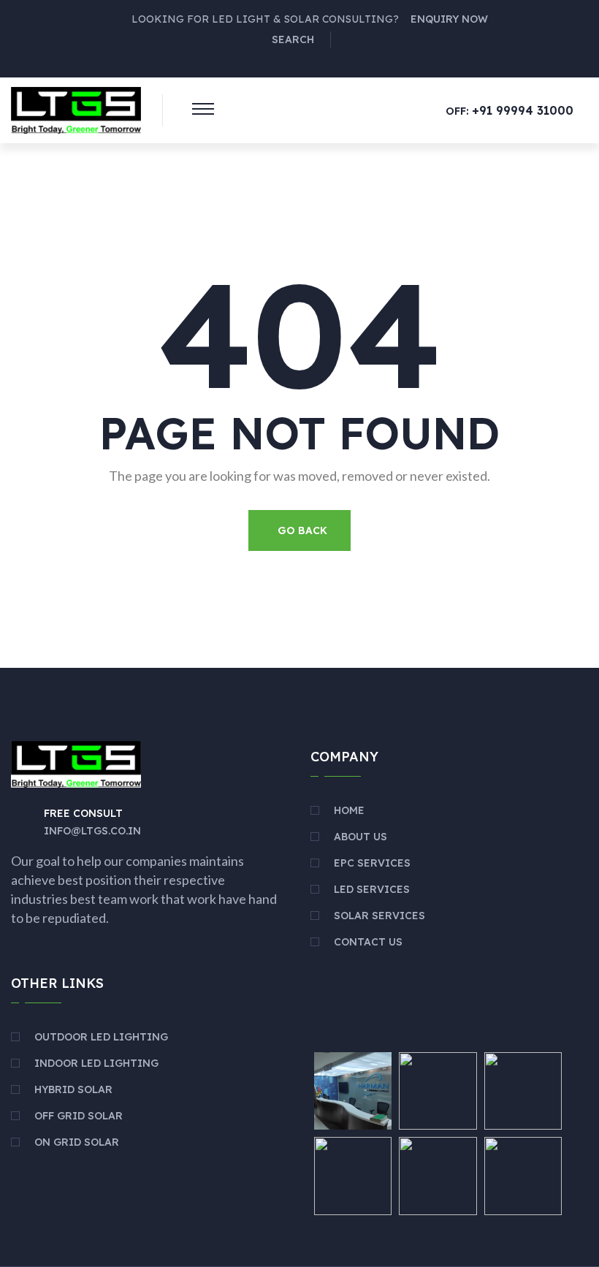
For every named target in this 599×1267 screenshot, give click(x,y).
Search (293, 39)
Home (349, 810)
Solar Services (379, 915)
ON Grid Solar (76, 1142)
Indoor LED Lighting (96, 1063)
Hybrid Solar (73, 1089)
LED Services (372, 889)
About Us (360, 836)
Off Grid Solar (78, 1115)
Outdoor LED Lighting (101, 1036)
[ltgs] (76, 109)
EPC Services (372, 863)
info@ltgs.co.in (92, 830)
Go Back (302, 530)
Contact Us (368, 941)
